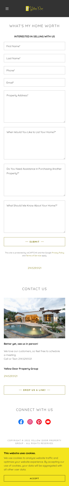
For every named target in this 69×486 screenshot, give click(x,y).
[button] (7, 8)
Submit (35, 241)
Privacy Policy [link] (58, 252)
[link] (35, 9)
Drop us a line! (34, 390)
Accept (34, 478)
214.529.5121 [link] (34, 268)
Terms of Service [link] (33, 255)
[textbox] (34, 46)
